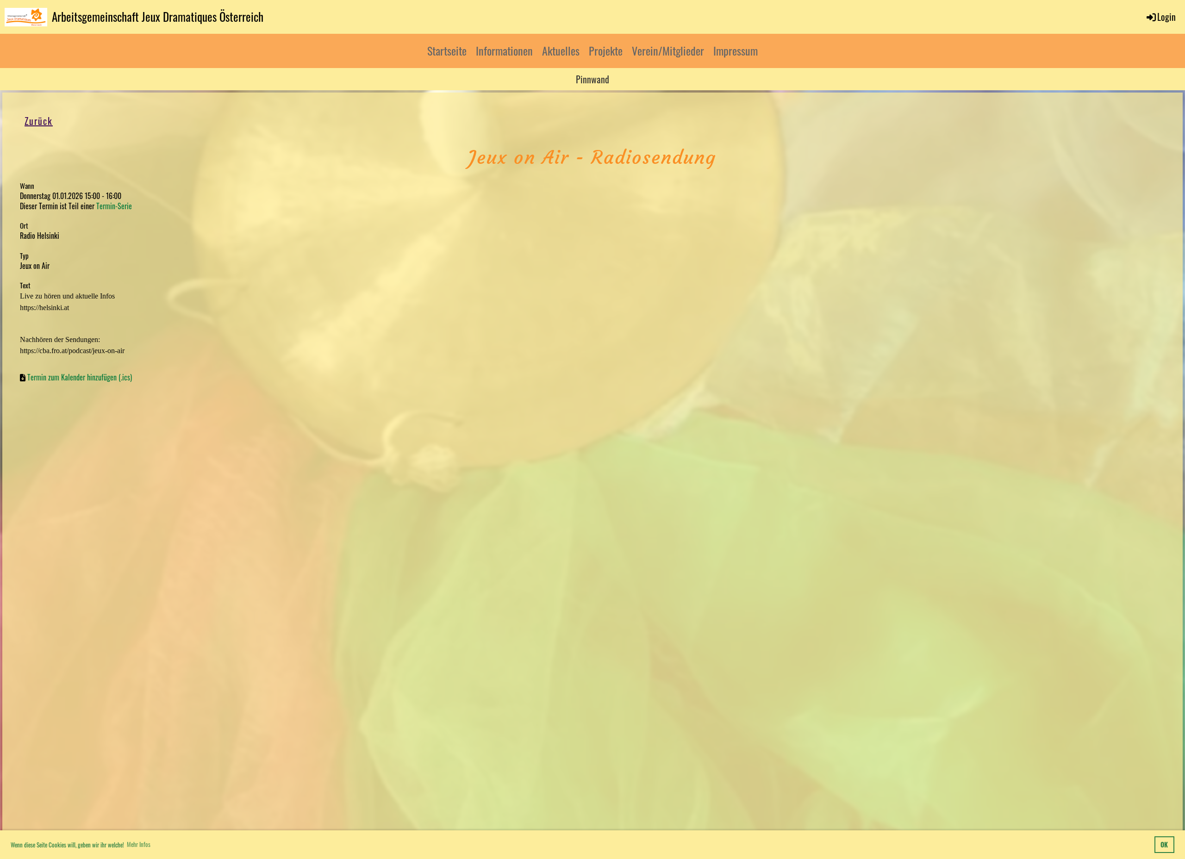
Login (1166, 17)
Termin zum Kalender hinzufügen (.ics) (79, 377)
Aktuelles (561, 50)
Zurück (39, 121)
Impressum (735, 50)
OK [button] (1164, 844)
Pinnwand (592, 79)
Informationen (504, 50)
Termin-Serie (114, 206)
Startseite (447, 50)
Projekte (606, 50)
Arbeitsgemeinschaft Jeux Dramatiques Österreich (157, 16)
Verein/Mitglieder (668, 50)
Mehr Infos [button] (138, 844)
